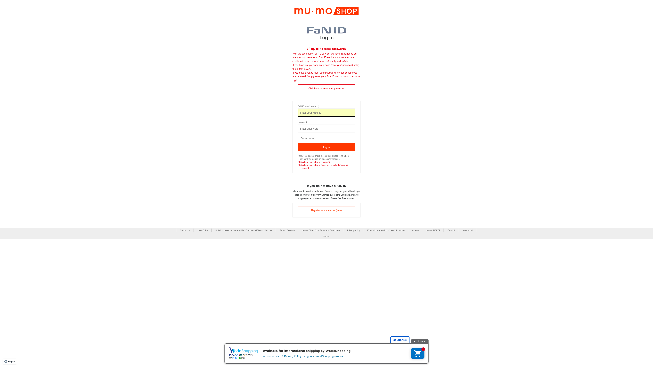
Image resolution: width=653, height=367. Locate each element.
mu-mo (415, 230)
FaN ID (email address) (308, 106)
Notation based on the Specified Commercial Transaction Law (243, 230)
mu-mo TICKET (433, 230)
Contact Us (185, 230)
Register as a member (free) (326, 210)
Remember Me (307, 138)
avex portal (468, 230)
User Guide (203, 230)
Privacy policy (353, 230)
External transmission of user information (386, 230)
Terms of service (287, 230)
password (302, 122)
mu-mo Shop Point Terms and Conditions (321, 230)
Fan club (451, 230)
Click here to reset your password (326, 88)
